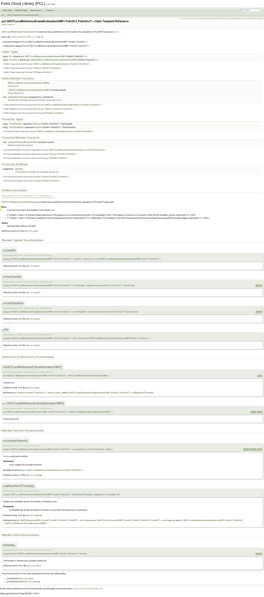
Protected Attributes (257, 19)
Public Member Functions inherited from (53, 105)
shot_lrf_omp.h (31, 231)
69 (19, 345)
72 (19, 388)
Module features (8, 25)
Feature (36, 124)
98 (19, 292)
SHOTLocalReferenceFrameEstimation (19, 32)
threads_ (19, 169)
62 (19, 475)
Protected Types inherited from (49, 131)
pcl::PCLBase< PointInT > (41, 72)
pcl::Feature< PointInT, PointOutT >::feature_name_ (37, 393)
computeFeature (15, 142)
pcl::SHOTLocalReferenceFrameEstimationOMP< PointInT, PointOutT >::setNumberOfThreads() (109, 393)
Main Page (7, 10)
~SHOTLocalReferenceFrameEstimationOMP (28, 90)
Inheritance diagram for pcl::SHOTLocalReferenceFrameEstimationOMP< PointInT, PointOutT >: (45, 42)
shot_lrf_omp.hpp (34, 475)
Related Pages (21, 10)
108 (19, 566)
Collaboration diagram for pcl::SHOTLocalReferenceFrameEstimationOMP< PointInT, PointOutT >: (46, 46)
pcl (3, 15)
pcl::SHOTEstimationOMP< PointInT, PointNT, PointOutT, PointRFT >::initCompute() (54, 520)
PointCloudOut (16, 127)
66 (17, 231)
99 (19, 319)
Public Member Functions (211, 19)
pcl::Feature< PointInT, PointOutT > (46, 68)
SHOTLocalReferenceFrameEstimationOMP (22, 15)
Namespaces (36, 10)
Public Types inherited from (47, 64)
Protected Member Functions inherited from (55, 150)
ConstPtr (13, 60)
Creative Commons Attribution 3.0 (87, 588)
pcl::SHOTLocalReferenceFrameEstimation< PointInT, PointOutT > (60, 64)
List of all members (186, 19)
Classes (49, 10)
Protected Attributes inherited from (37, 177)
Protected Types (225, 19)
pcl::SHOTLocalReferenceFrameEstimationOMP (30, 259)
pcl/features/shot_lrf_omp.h (27, 37)
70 (19, 266)
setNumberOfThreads (18, 97)
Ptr (10, 56)
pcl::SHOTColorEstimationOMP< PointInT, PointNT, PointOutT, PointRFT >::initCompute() (134, 520)
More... (118, 32)
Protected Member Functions (241, 19)
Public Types (197, 19)
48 (19, 515)
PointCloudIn (15, 124)
